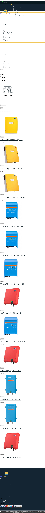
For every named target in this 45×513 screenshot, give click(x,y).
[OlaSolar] (5, 13)
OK (2, 69)
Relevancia (3, 105)
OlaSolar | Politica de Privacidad (8, 493)
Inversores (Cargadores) (7, 485)
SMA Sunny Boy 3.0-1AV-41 (10, 457)
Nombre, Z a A (12, 106)
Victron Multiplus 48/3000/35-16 (12, 284)
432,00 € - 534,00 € (8, 90)
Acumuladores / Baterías (7, 484)
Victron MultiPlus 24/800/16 (10, 428)
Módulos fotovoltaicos (6, 482)
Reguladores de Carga (6, 483)
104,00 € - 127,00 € (8, 87)
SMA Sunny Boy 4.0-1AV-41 (10, 371)
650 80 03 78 (5, 2)
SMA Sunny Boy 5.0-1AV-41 (10, 313)
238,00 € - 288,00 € (8, 89)
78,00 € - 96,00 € (7, 86)
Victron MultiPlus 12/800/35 (10, 400)
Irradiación (4, 486)
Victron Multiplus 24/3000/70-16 (12, 226)
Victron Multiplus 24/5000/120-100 (13, 255)
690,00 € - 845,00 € (8, 91)
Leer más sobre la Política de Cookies (30, 512)
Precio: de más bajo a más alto (20, 106)
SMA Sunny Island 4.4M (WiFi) (11, 140)
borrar (2, 74)
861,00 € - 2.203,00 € (8, 92)
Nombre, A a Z (7, 106)
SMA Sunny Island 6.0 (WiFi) (11, 169)
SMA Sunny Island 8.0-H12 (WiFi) (12, 197)
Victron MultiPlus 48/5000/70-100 (12, 342)
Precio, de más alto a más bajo (31, 106)
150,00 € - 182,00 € (8, 88)
